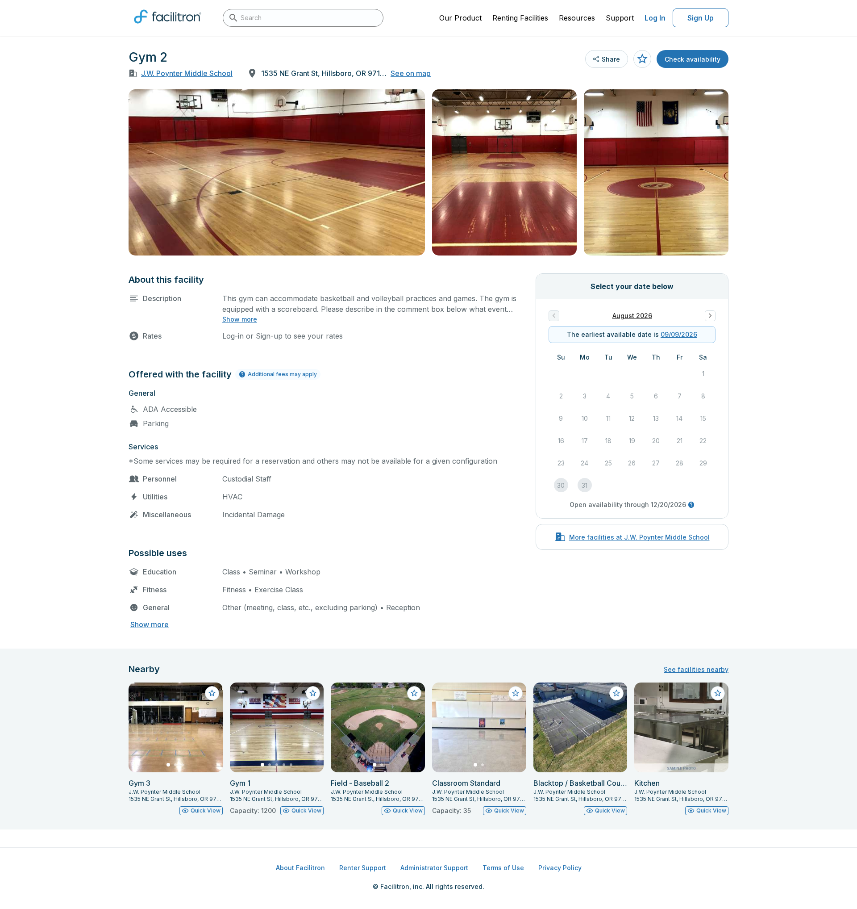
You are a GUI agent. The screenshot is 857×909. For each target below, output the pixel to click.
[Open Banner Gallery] (277, 172)
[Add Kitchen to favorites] (718, 693)
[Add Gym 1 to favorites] (313, 693)
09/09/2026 (679, 334)
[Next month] (710, 315)
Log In (655, 17)
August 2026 (632, 315)
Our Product (460, 17)
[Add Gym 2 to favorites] (642, 59)
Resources (577, 17)
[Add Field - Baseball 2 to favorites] (414, 693)
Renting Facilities (520, 17)
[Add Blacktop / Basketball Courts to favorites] (616, 693)
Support (620, 17)
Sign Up (700, 17)
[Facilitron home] (168, 26)
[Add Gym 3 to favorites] (212, 693)
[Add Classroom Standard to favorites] (515, 693)
